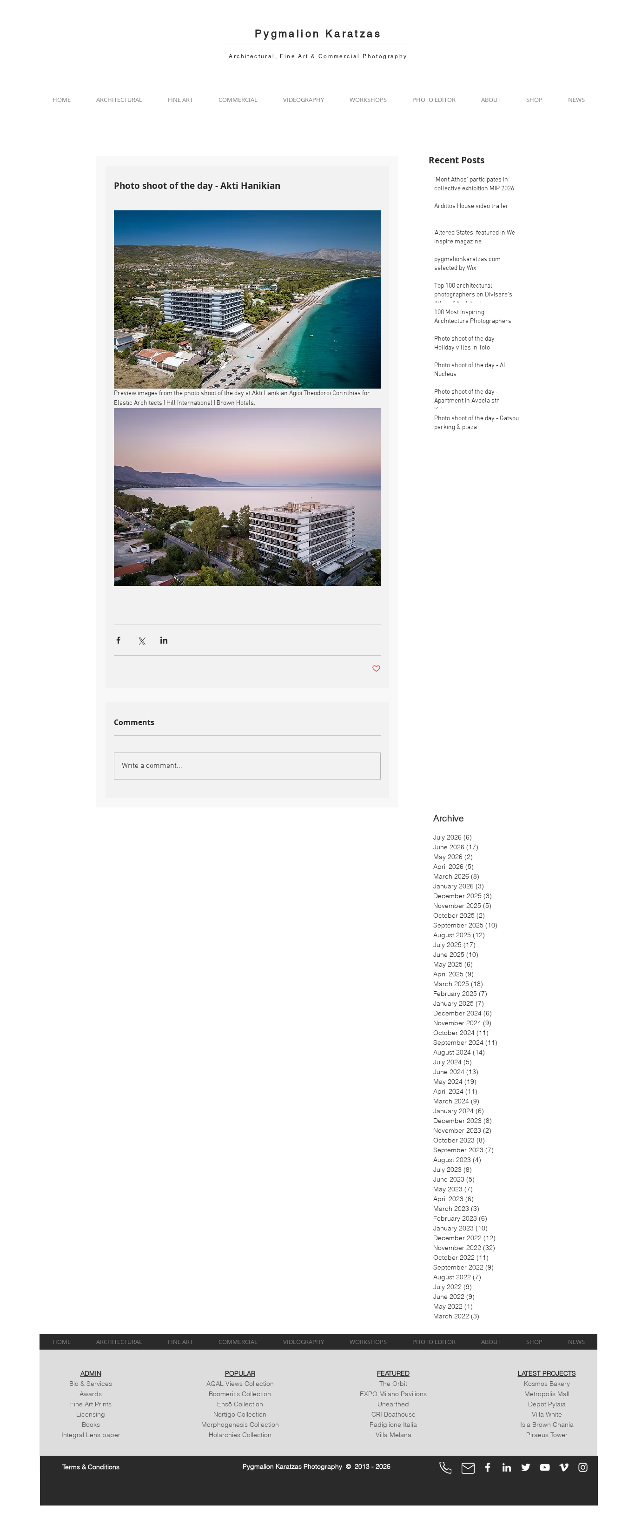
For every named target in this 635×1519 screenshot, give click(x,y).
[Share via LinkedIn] (163, 640)
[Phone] (445, 1468)
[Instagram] (583, 1467)
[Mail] (468, 1468)
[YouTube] (545, 1467)
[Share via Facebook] (118, 640)
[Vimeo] (564, 1467)
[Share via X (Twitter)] (141, 640)
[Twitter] (526, 1467)
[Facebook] (488, 1467)
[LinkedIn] (507, 1467)
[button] (119, 99)
